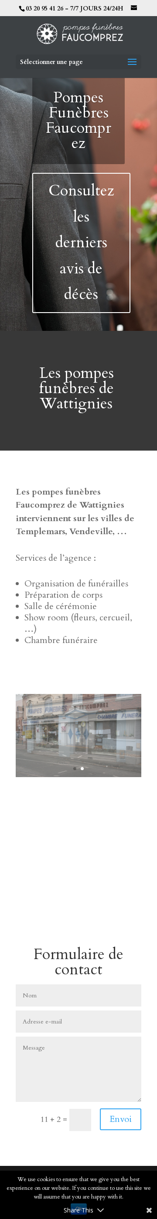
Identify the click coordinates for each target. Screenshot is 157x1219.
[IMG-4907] (78, 774)
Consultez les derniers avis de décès (81, 242)
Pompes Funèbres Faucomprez (78, 120)
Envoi (120, 1119)
